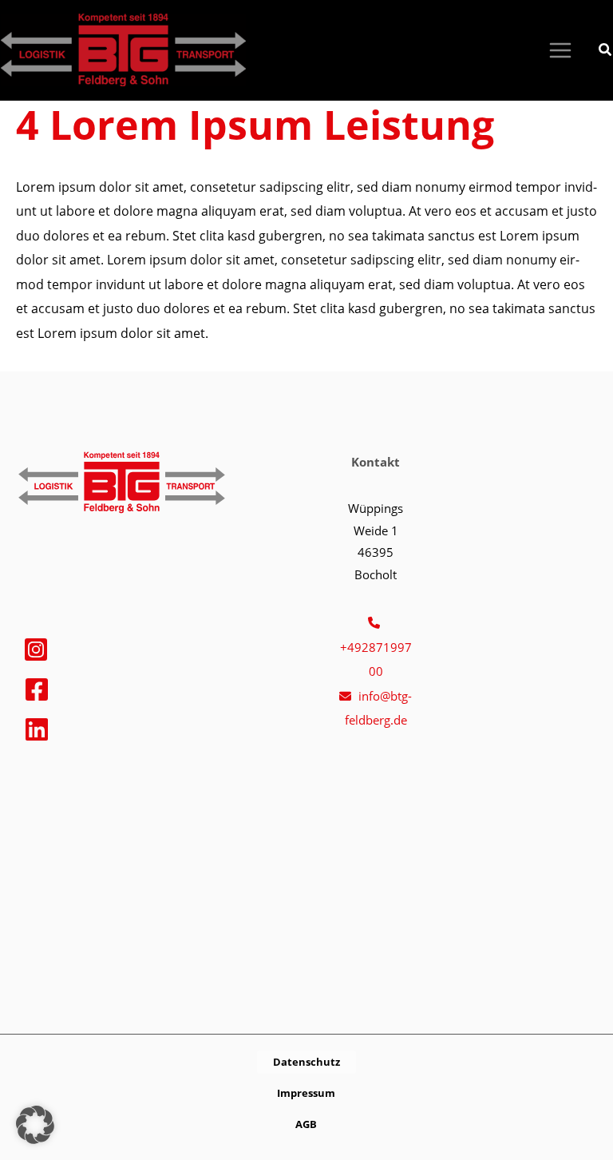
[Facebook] (37, 689)
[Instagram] (36, 649)
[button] (606, 51)
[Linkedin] (37, 729)
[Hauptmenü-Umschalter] (560, 50)
